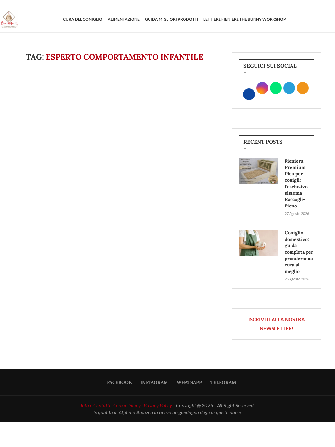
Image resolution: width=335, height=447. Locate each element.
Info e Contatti (95, 405)
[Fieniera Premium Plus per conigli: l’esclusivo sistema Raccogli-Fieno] (258, 171)
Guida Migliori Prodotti (171, 19)
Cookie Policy (127, 405)
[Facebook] (308, 19)
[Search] (331, 19)
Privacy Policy (158, 405)
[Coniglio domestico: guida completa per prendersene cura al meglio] (258, 243)
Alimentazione (124, 19)
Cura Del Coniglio (82, 19)
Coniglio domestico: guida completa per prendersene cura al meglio (299, 252)
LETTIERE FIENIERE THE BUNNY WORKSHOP (244, 19)
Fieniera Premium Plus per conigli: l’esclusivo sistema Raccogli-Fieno (296, 183)
